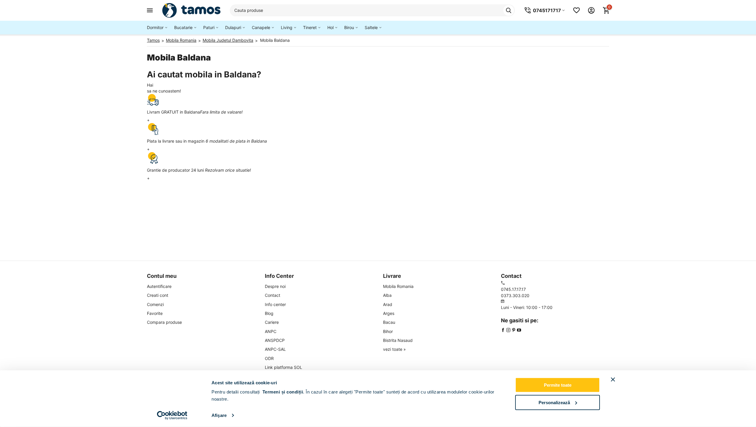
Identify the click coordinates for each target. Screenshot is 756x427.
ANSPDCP (275, 340)
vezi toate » (394, 349)
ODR (269, 358)
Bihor (388, 331)
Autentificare (159, 286)
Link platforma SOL (283, 367)
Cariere (272, 322)
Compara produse (164, 322)
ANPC (270, 331)
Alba (387, 295)
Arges (388, 313)
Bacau (389, 322)
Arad (387, 304)
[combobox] (372, 10)
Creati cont (157, 295)
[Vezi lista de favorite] (576, 10)
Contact (272, 295)
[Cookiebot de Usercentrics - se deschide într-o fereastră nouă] (172, 415)
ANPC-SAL (275, 349)
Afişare (219, 415)
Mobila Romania (398, 286)
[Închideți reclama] (613, 379)
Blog (269, 313)
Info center (275, 304)
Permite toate (557, 385)
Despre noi (275, 286)
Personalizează (554, 402)
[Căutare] (508, 10)
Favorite (155, 313)
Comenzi (155, 304)
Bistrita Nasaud (398, 340)
